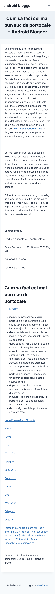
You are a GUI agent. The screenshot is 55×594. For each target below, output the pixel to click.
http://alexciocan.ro (23, 543)
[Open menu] (49, 5)
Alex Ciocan (26, 420)
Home (8, 420)
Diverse (13, 308)
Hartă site (42, 585)
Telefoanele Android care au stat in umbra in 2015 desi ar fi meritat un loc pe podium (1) (26, 531)
